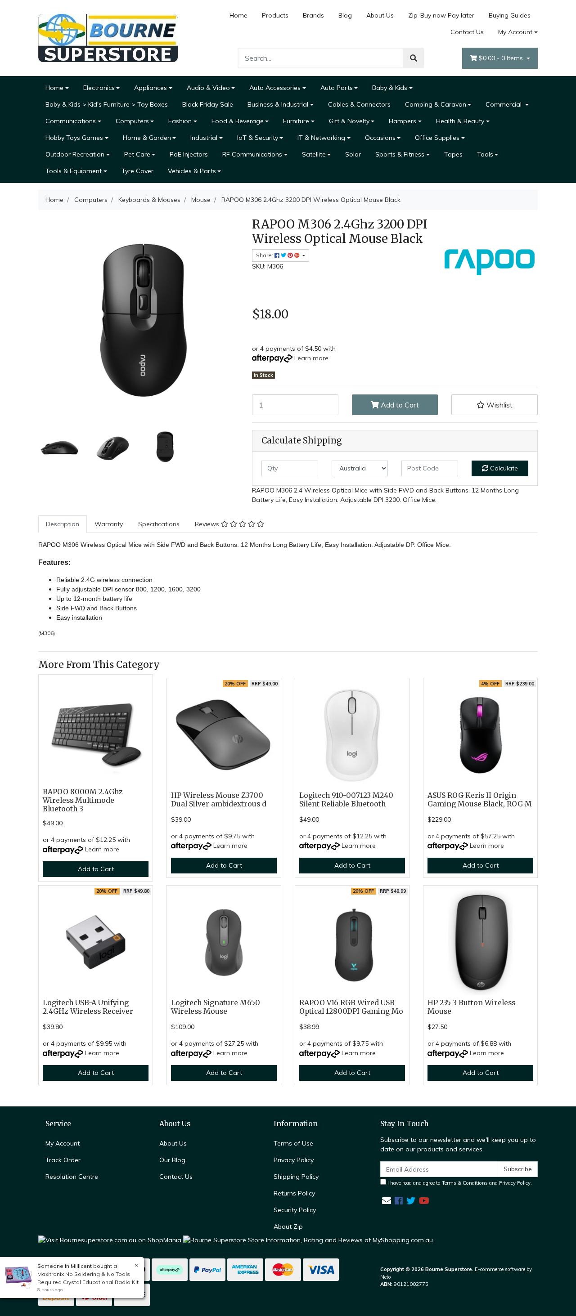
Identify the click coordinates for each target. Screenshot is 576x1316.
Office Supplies (437, 138)
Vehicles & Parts (192, 171)
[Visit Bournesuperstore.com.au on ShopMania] (109, 1239)
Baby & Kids (389, 88)
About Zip (288, 1226)
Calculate (503, 468)
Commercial (504, 104)
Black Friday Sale (207, 104)
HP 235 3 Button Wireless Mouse (471, 1007)
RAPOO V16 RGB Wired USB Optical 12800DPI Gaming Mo (351, 1007)
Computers (132, 121)
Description (62, 524)
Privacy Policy (294, 1160)
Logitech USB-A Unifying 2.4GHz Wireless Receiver (88, 1007)
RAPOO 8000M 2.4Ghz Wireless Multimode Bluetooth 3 (83, 800)
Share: (265, 255)
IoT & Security (257, 138)
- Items (502, 58)
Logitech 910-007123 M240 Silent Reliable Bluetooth (346, 799)
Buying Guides (510, 15)
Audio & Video (208, 88)
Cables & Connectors (359, 104)
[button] (494, 404)
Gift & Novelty (349, 121)
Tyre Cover (137, 171)
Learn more (311, 358)
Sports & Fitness (399, 154)
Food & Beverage (238, 121)
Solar (353, 154)
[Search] (413, 58)
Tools (485, 154)
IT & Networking (321, 138)
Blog (345, 15)
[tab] (62, 524)
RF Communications (252, 154)
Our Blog (172, 1160)
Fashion (180, 121)
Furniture (296, 121)
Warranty (108, 524)
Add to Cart (399, 404)
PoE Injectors (189, 154)
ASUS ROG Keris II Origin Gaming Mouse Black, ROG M (480, 799)
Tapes (453, 154)
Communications (70, 121)
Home (239, 15)
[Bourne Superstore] (108, 37)
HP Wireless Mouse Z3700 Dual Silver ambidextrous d (218, 799)
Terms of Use (293, 1143)
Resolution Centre (71, 1177)
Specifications (159, 524)
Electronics (99, 88)
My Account (515, 32)
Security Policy (295, 1210)
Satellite (314, 154)
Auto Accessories (275, 88)
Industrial (203, 138)
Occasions (380, 138)
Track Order (63, 1160)
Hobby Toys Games (74, 138)
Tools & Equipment (73, 171)
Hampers (402, 121)
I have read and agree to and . (459, 1183)
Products (275, 15)
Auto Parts (336, 88)
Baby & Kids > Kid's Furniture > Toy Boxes (106, 104)
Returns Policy (294, 1193)
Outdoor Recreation (74, 154)
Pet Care (137, 154)
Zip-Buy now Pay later (441, 15)
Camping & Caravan (435, 104)
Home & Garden (147, 138)
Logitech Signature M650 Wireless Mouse (215, 1007)
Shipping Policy (296, 1177)
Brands (313, 15)
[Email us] (386, 1200)
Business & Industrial (278, 104)
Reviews (208, 524)
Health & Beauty (460, 121)
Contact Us (467, 32)
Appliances (150, 88)
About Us (380, 15)
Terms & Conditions (465, 1183)
